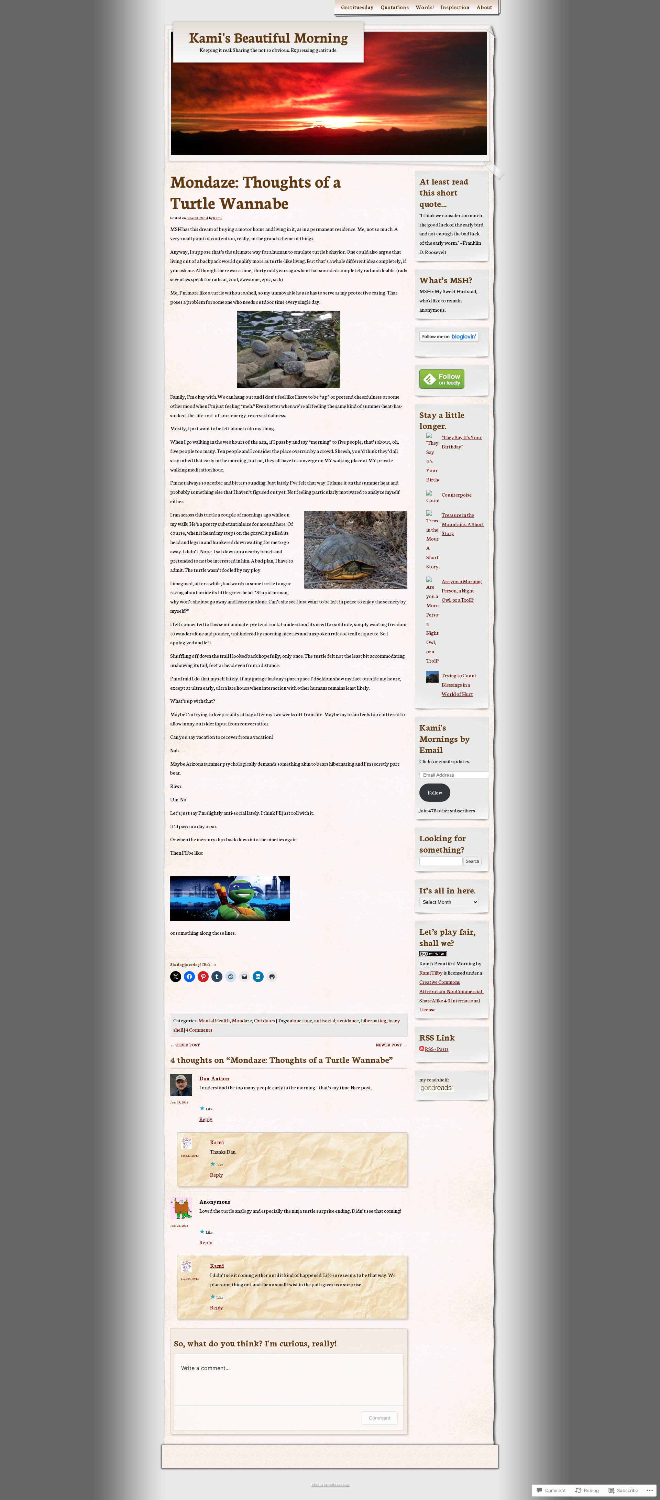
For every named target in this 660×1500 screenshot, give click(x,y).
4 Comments (199, 1029)
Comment (379, 1418)
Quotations (395, 7)
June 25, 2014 (190, 1279)
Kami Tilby (431, 972)
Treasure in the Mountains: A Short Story (463, 524)
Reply (205, 1118)
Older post (185, 1044)
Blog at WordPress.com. (330, 1484)
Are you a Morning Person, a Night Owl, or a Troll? (462, 590)
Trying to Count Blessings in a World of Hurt (459, 684)
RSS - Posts (437, 1048)
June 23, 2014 (179, 1102)
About (484, 7)
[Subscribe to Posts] (421, 1048)
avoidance (348, 1020)
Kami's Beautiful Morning (268, 36)
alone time (301, 1020)
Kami (217, 217)
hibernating (373, 1020)
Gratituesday (357, 7)
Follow (435, 792)
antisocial (324, 1020)
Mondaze (242, 1020)
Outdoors (264, 1020)
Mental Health (214, 1020)
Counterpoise (457, 494)
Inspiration (455, 7)
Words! (425, 7)
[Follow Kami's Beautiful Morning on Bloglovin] (449, 339)
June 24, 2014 (179, 1225)
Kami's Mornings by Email (444, 738)
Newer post (391, 1044)
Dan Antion (214, 1078)
